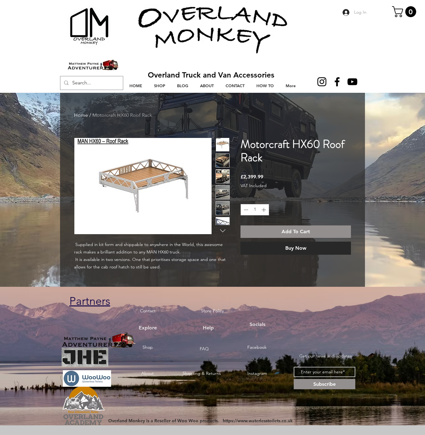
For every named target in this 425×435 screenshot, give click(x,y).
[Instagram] (322, 82)
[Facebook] (337, 82)
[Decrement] (245, 209)
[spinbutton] (254, 209)
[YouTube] (352, 82)
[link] (405, 11)
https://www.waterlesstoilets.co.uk (258, 420)
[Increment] (264, 209)
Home (81, 115)
